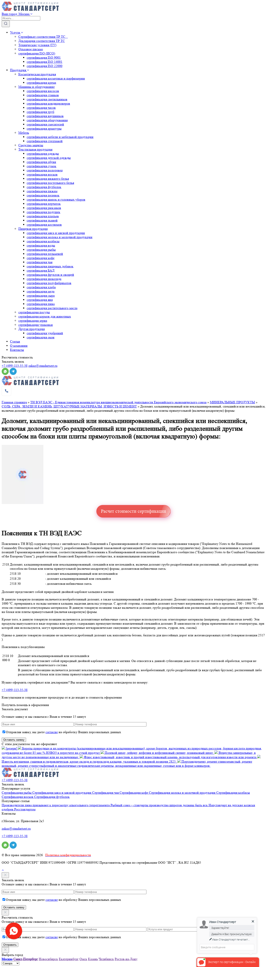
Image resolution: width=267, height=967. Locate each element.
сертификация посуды (34, 312)
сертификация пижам (42, 191)
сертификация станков (43, 95)
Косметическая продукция (37, 74)
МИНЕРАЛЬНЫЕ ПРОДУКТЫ (232, 402)
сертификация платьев (43, 216)
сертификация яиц (40, 300)
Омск (83, 959)
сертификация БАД (40, 270)
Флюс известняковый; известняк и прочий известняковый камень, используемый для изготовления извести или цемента (170, 757)
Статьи (15, 341)
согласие (51, 732)
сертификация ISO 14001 (44, 62)
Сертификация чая (106, 793)
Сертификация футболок (52, 797)
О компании (19, 346)
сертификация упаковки (35, 325)
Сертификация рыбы (17, 793)
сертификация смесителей (45, 124)
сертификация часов (41, 108)
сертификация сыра (41, 295)
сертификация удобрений (45, 333)
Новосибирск (48, 959)
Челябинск (106, 959)
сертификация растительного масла (52, 308)
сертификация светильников (47, 99)
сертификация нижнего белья (48, 179)
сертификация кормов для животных (44, 316)
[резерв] (11, 748)
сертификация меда (40, 291)
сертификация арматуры (44, 128)
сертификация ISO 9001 (44, 57)
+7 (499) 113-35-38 (15, 366)
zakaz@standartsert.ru (42, 366)
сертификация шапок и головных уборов (56, 199)
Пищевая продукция (33, 229)
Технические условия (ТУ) (37, 45)
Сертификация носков (18, 797)
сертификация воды (41, 245)
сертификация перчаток (44, 204)
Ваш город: (15, 14)
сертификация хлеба (41, 287)
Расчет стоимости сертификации (133, 511)
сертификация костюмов (44, 225)
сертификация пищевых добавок (50, 266)
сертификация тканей (42, 220)
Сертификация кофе (134, 793)
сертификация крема (41, 83)
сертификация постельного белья (50, 183)
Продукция (18, 70)
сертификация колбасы (43, 241)
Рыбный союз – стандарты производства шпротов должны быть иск (160, 805)
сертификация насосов (43, 91)
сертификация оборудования (47, 120)
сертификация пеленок (43, 195)
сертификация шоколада (44, 279)
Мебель (23, 133)
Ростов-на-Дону (126, 959)
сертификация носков (42, 174)
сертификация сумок (41, 166)
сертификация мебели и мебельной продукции (60, 137)
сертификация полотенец (45, 170)
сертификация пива (41, 304)
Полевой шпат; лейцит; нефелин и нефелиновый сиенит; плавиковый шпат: (159, 753)
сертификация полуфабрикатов (49, 283)
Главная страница (14, 402)
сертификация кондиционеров (48, 103)
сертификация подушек (43, 212)
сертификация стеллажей (45, 141)
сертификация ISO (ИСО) (36, 53)
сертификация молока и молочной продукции (59, 237)
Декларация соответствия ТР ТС (41, 41)
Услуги (15, 32)
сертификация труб (40, 112)
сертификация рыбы (41, 250)
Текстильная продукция (35, 149)
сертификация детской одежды (49, 158)
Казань (93, 959)
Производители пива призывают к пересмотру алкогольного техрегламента (56, 805)
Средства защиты (30, 145)
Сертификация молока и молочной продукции (182, 793)
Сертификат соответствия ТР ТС (43, 37)
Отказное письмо (30, 49)
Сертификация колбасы (233, 793)
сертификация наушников (45, 116)
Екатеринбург (69, 959)
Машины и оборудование (36, 87)
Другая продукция (31, 329)
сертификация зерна (32, 321)
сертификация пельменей (45, 254)
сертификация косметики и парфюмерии (56, 78)
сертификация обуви (41, 162)
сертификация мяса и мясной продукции (56, 233)
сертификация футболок (44, 187)
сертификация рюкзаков (44, 208)
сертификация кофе (40, 258)
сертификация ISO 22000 (44, 66)
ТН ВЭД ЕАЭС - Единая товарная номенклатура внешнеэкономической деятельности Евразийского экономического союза (118, 402)
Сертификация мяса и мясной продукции (62, 793)
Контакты (17, 350)
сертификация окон (40, 337)
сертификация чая (39, 262)
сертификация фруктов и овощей (50, 275)
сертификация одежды (43, 154)
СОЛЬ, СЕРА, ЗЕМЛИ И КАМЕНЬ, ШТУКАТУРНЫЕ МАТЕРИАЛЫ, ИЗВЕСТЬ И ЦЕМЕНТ (69, 406)
